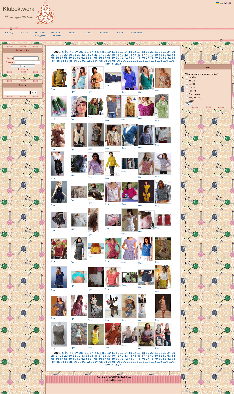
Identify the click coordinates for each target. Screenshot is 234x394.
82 (169, 57)
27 (57, 54)
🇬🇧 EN (227, 3)
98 (114, 60)
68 (109, 57)
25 (173, 51)
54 (173, 54)
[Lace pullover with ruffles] (96, 174)
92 (88, 60)
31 (74, 54)
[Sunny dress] (96, 344)
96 (105, 60)
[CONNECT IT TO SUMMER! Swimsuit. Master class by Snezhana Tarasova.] (96, 253)
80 (160, 57)
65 (96, 57)
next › (109, 63)
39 (109, 54)
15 (130, 51)
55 (53, 57)
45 (134, 54)
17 (139, 51)
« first (65, 51)
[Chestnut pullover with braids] (58, 146)
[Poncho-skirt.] (96, 200)
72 (126, 57)
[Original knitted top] (59, 86)
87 (66, 60)
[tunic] (129, 259)
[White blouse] (163, 142)
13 (122, 51)
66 (100, 57)
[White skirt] (96, 286)
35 (91, 54)
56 (57, 57)
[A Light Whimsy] (79, 89)
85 (58, 60)
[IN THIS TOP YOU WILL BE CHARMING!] (113, 286)
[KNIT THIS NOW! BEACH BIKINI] (79, 283)
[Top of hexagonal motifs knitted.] (146, 116)
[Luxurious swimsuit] (113, 258)
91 (84, 60)
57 (61, 57)
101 (129, 60)
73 (130, 57)
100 (123, 60)
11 (113, 51)
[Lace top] (113, 201)
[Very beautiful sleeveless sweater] (113, 117)
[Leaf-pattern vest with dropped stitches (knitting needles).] (145, 260)
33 (83, 54)
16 (134, 51)
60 (74, 57)
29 (66, 54)
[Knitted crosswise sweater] (146, 144)
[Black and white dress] (57, 175)
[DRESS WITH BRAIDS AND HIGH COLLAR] (95, 317)
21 (156, 51)
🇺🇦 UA (219, 3)
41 (117, 54)
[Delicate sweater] (129, 201)
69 (113, 57)
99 (118, 60)
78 (152, 57)
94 (97, 60)
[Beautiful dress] (96, 146)
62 (83, 57)
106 (159, 60)
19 (147, 51)
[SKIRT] (146, 284)
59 (70, 57)
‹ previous (77, 51)
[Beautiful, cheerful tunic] (129, 317)
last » (117, 63)
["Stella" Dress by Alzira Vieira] (163, 317)
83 (173, 57)
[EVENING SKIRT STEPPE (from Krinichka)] (163, 259)
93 (92, 60)
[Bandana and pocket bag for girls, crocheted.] (163, 345)
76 (143, 57)
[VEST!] (79, 146)
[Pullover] (129, 89)
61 (79, 57)
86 (62, 60)
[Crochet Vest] (79, 172)
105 (153, 60)
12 (117, 51)
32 (79, 54)
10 (109, 51)
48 (147, 54)
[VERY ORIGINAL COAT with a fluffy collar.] (96, 114)
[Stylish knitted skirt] (93, 231)
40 (113, 54)
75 (139, 57)
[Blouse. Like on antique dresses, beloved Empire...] (163, 87)
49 (152, 54)
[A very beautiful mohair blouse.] (129, 342)
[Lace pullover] (146, 89)
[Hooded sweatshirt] (129, 117)
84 (54, 60)
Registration (23, 69)
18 (143, 51)
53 (169, 54)
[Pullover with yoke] (112, 175)
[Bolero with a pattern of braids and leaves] (129, 145)
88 (71, 60)
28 (61, 54)
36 (96, 54)
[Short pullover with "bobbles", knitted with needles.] (146, 346)
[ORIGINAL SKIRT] (59, 227)
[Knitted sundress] (79, 259)
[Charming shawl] (79, 197)
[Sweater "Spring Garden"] (96, 89)
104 (147, 60)
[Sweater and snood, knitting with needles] (162, 118)
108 (171, 60)
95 (101, 60)
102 (135, 60)
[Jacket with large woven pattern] (59, 258)
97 (109, 60)
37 (100, 54)
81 (165, 57)
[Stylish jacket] (113, 145)
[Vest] (163, 225)
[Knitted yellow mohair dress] (146, 203)
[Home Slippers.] (59, 116)
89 (75, 60)
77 (147, 57)
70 (117, 57)
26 (53, 54)
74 (134, 57)
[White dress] (129, 231)
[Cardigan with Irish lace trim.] (113, 225)
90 (79, 60)
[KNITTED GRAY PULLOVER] (163, 203)
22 (160, 51)
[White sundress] (129, 168)
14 (126, 51)
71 (122, 57)
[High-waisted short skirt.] (59, 202)
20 (152, 51)
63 (87, 57)
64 (91, 57)
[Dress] (79, 345)
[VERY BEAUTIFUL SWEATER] (79, 315)
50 (156, 54)
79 (156, 57)
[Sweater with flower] (146, 229)
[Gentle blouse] (142, 317)
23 (165, 51)
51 (160, 54)
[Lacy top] (79, 226)
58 (66, 57)
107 (165, 60)
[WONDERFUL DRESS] (59, 287)
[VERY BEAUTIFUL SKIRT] (113, 83)
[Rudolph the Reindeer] (113, 317)
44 (130, 54)
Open (53, 89)
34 (87, 54)
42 (122, 54)
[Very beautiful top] (146, 174)
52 (165, 54)
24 (169, 51)
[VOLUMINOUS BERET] (79, 116)
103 (141, 60)
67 (104, 57)
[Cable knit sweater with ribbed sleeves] (163, 174)
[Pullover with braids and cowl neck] (113, 345)
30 (70, 54)
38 (104, 54)
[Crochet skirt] (163, 289)
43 (126, 54)
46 (139, 54)
